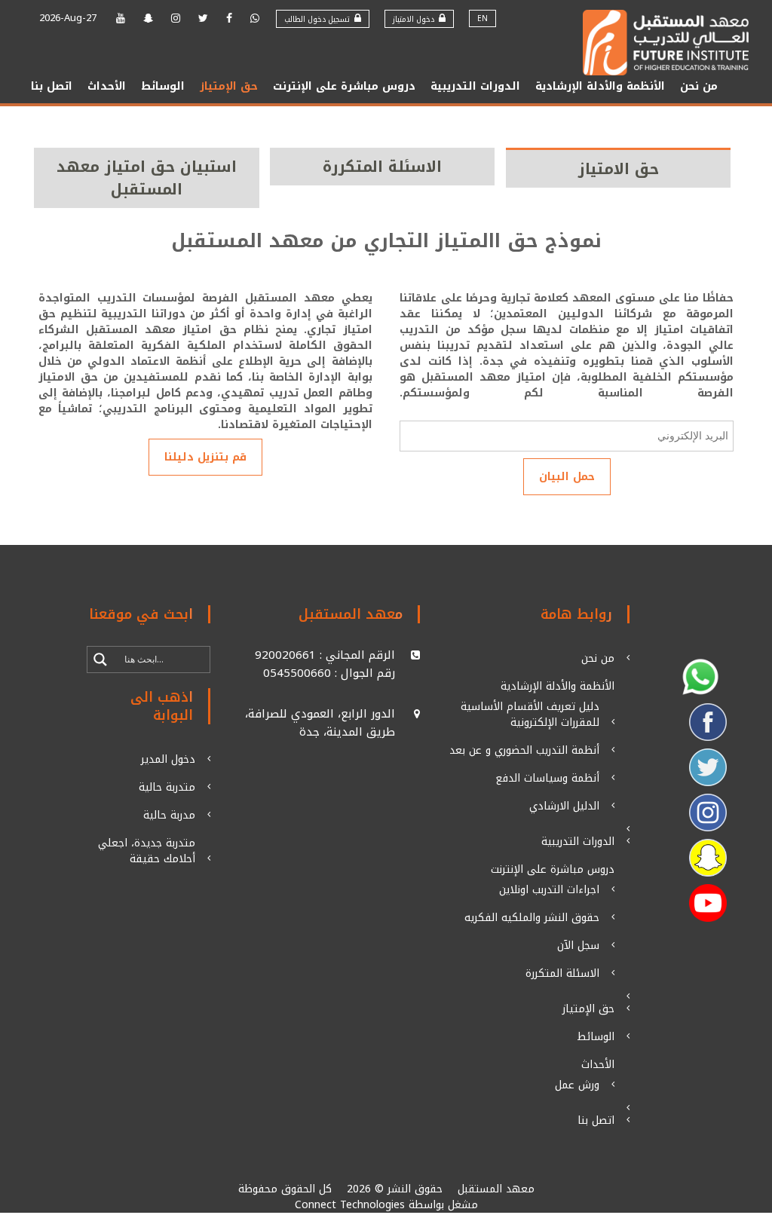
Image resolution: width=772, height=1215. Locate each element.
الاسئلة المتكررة (382, 166)
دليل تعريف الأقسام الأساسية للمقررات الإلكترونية (530, 714)
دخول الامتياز (416, 19)
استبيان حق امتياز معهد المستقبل (147, 177)
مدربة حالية (169, 815)
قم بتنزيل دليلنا (205, 457)
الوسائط (163, 86)
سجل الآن (578, 945)
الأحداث (106, 86)
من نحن (699, 86)
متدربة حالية (167, 787)
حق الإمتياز (229, 86)
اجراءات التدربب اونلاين (549, 890)
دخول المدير (168, 759)
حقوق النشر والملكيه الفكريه (531, 917)
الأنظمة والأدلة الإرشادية (600, 86)
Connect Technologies (350, 1205)
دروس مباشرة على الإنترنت (344, 86)
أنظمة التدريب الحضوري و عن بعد (524, 750)
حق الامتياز (618, 169)
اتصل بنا (51, 86)
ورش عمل (577, 1085)
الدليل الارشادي (564, 806)
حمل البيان (567, 477)
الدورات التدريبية (475, 86)
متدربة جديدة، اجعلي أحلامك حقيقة (146, 851)
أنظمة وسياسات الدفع (547, 778)
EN (482, 18)
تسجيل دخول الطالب (319, 19)
